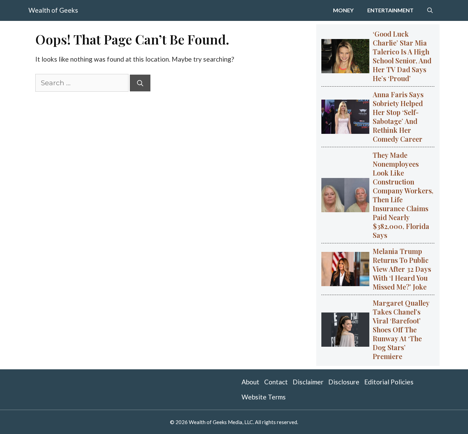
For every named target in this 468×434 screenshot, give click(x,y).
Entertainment (390, 10)
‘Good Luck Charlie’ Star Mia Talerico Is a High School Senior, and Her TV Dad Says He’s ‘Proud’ (402, 56)
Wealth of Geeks (53, 10)
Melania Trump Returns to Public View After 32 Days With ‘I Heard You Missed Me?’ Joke (402, 268)
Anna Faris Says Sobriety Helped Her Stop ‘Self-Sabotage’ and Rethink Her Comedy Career (398, 116)
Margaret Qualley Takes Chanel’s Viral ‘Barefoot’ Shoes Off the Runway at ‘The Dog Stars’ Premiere (401, 329)
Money (343, 10)
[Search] (140, 83)
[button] (430, 10)
